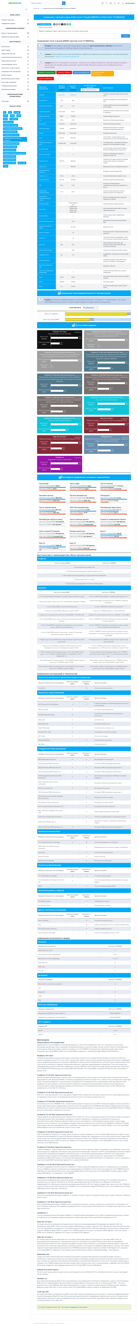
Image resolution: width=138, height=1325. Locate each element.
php (18, 115)
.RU (15, 3)
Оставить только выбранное (98, 73)
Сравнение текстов (8, 54)
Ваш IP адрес (6, 50)
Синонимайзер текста (9, 64)
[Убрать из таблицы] (66, 85)
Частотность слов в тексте (10, 68)
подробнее (77, 332)
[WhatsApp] (67, 24)
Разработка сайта (10, 147)
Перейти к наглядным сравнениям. (67, 56)
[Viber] (65, 24)
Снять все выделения (81, 72)
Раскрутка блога (9, 150)
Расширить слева (45, 24)
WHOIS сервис (6, 75)
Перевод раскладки (8, 89)
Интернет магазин (10, 125)
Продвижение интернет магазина (12, 139)
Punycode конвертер (8, 82)
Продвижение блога (11, 135)
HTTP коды (5, 101)
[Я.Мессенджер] (70, 24)
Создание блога (9, 160)
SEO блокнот (5, 46)
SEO (5, 119)
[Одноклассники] (57, 24)
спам (5, 166)
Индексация (8, 122)
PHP (12, 115)
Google (17, 112)
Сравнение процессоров (10, 37)
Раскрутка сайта (9, 156)
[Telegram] (59, 24)
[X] (62, 24)
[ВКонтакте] (54, 24)
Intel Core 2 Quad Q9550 (51, 319)
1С (4, 112)
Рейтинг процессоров (9, 33)
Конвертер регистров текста (11, 57)
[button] (128, 3)
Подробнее (62, 95)
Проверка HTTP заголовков (11, 71)
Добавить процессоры (46, 72)
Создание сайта (9, 163)
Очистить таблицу (64, 72)
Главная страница (7, 20)
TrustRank (13, 119)
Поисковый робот (10, 132)
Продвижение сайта (11, 143)
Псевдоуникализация (9, 86)
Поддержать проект (8, 23)
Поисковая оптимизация (12, 128)
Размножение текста (8, 61)
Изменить (61, 89)
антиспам (22, 163)
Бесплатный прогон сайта (10, 79)
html (5, 115)
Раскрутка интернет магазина (14, 153)
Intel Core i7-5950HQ (51, 314)
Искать (125, 36)
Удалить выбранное (45, 78)
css (10, 112)
